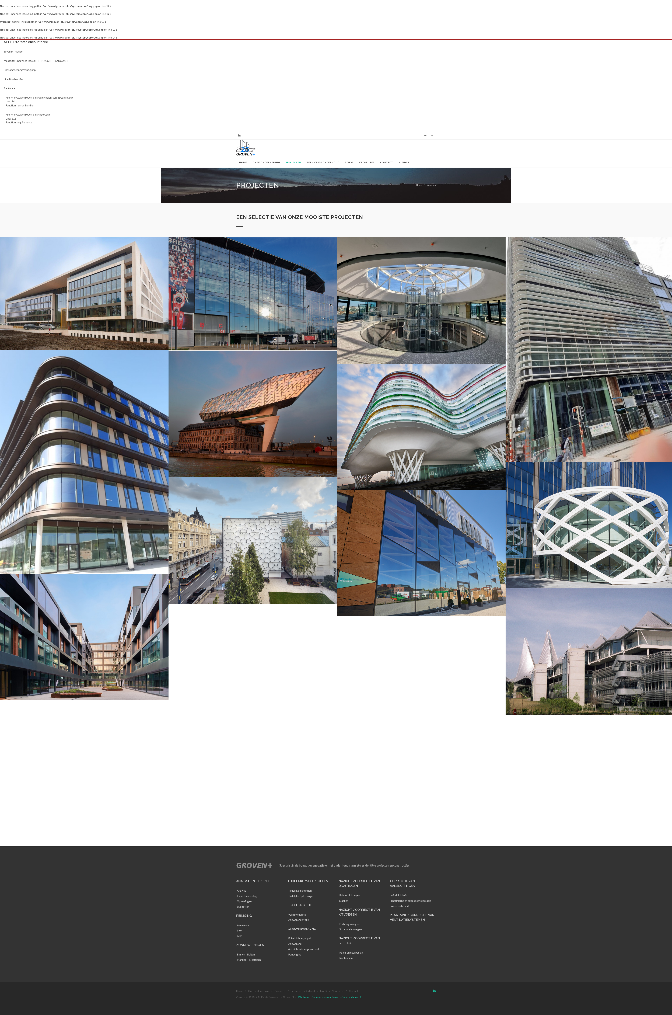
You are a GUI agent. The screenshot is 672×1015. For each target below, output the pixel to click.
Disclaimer (304, 997)
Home (419, 185)
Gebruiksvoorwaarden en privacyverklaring (335, 997)
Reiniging (244, 915)
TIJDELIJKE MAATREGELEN (308, 881)
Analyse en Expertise (254, 881)
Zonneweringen (250, 945)
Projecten (280, 990)
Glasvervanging (302, 929)
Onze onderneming (258, 990)
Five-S (323, 990)
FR (425, 135)
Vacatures (338, 990)
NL (432, 135)
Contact (353, 990)
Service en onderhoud (303, 990)
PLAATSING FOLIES (302, 905)
